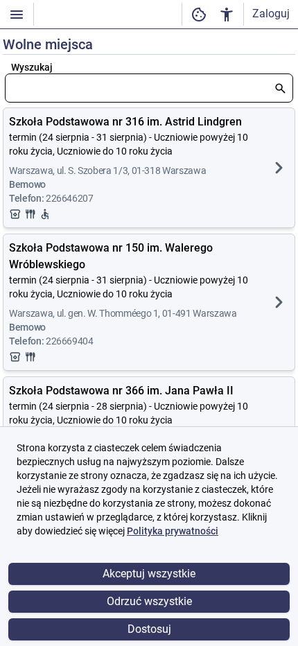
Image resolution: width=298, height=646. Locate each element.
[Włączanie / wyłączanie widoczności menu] (16, 14)
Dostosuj (149, 629)
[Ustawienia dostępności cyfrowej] (199, 14)
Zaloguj (271, 13)
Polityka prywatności (172, 530)
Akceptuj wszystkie (149, 573)
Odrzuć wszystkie (149, 601)
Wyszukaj (32, 67)
